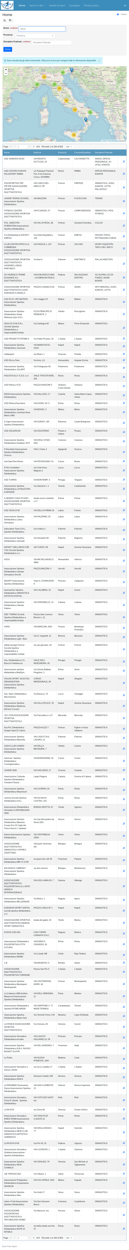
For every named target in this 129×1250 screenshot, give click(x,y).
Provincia (7, 35)
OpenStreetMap (113, 141)
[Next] (29, 147)
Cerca (7, 49)
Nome (6, 28)
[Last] (34, 147)
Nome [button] (7, 152)
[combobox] (35, 35)
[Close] (99, 60)
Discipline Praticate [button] (103, 152)
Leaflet (104, 141)
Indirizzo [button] (37, 152)
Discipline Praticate (12, 42)
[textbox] (34, 35)
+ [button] (6, 69)
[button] (37, 5)
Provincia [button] (62, 152)
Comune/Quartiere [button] (82, 152)
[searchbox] (45, 42)
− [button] (6, 73)
